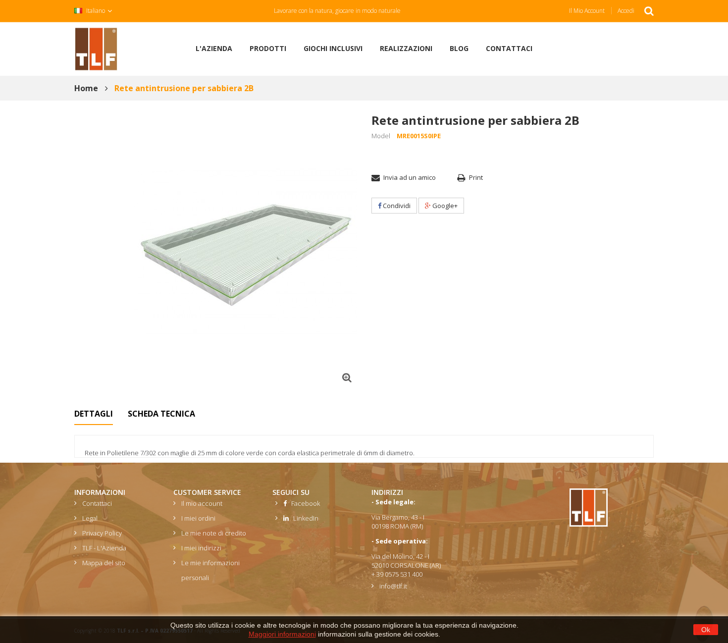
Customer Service (207, 492)
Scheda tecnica (161, 413)
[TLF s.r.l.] (96, 48)
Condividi (396, 205)
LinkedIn (303, 518)
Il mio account (587, 10)
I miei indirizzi (201, 547)
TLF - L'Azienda (104, 547)
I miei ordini (198, 518)
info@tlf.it (393, 586)
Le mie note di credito (213, 533)
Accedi (626, 10)
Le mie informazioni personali (210, 570)
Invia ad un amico (409, 177)
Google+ (444, 205)
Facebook (303, 503)
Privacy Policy (102, 533)
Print (476, 177)
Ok (705, 630)
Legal (90, 518)
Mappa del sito (103, 562)
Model (380, 135)
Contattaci (97, 503)
